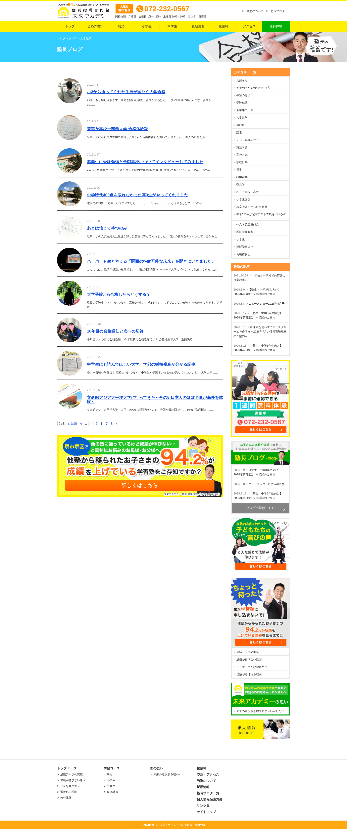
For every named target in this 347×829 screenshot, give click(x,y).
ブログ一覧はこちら (260, 508)
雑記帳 (240, 125)
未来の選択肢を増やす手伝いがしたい (260, 711)
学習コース (112, 768)
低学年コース (244, 110)
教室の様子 (243, 95)
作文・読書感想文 (247, 224)
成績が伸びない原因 (249, 659)
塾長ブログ (278, 11)
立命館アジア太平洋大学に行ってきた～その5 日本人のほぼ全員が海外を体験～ (155, 399)
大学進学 (242, 117)
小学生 (147, 26)
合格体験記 (243, 254)
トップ (70, 26)
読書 (239, 132)
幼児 (121, 26)
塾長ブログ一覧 (208, 793)
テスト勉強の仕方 (247, 139)
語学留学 (242, 177)
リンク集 (203, 805)
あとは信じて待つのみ (107, 228)
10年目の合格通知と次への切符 (115, 331)
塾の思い (156, 768)
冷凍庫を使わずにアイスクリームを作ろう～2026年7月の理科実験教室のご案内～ (260, 331)
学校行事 (242, 162)
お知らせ (242, 80)
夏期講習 (198, 26)
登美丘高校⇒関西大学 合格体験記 (117, 129)
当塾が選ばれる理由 (249, 674)
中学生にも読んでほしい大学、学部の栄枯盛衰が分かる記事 (141, 364)
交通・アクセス (208, 774)
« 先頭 (72, 423)
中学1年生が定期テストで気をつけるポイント (261, 216)
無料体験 (275, 26)
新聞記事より (244, 246)
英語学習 (242, 147)
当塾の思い (95, 26)
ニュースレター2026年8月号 (266, 303)
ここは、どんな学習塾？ (251, 666)
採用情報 (203, 787)
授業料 (223, 26)
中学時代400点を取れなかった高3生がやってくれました (137, 195)
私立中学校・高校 (247, 191)
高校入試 (242, 154)
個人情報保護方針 (209, 799)
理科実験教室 (244, 231)
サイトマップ (206, 812)
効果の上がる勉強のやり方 (253, 87)
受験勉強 (242, 102)
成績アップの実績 (247, 652)
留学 (239, 169)
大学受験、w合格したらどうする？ (118, 294)
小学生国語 (243, 199)
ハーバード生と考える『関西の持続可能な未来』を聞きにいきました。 (151, 261)
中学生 (172, 26)
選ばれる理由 (68, 791)
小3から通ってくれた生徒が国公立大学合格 (126, 92)
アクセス (249, 26)
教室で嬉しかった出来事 (251, 206)
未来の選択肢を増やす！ (168, 774)
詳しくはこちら (140, 485)
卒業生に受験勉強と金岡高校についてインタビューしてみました (145, 162)
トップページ (66, 768)
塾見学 (240, 184)
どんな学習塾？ (70, 786)
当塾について (255, 11)
